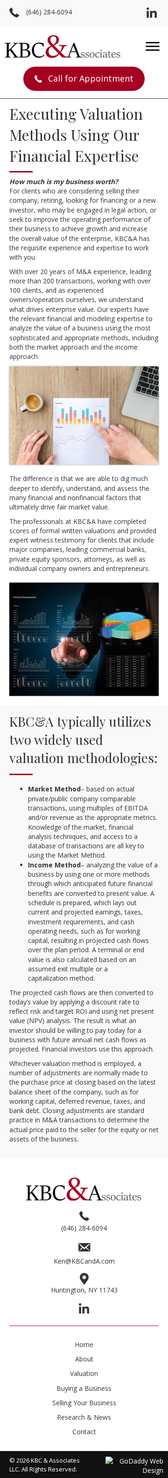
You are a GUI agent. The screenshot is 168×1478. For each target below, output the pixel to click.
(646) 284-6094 (49, 11)
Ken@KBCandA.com (84, 1261)
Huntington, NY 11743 (84, 1290)
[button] (152, 14)
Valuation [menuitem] (84, 1373)
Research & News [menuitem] (84, 1417)
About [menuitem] (84, 1358)
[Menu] (152, 47)
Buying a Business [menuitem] (84, 1388)
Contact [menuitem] (84, 1431)
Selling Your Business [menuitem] (84, 1402)
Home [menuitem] (84, 1344)
